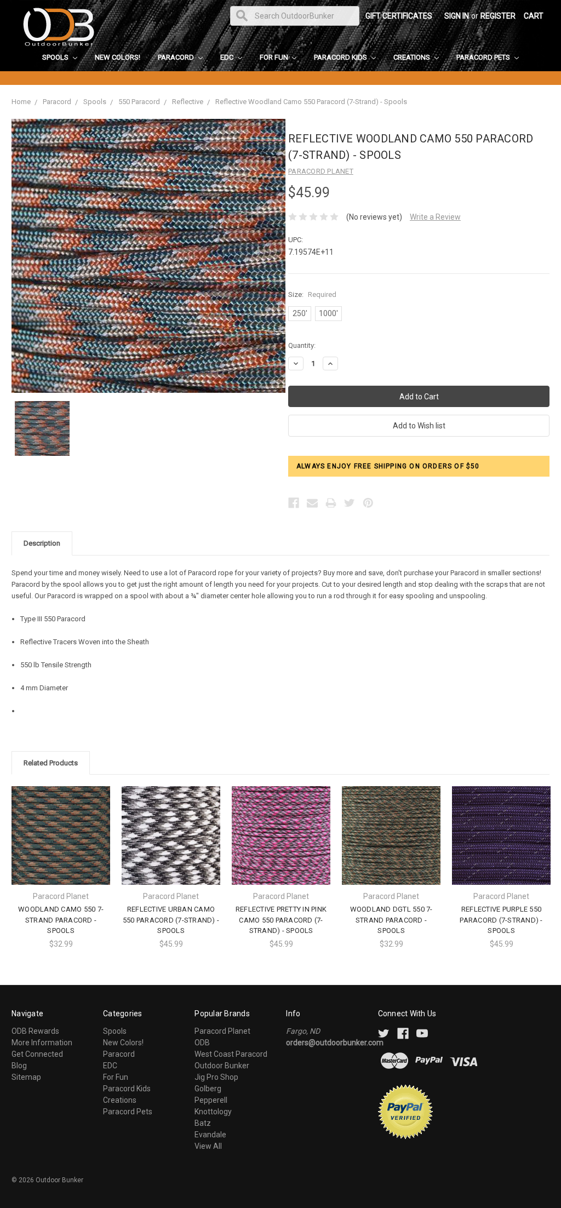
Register (498, 16)
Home (21, 102)
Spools (56, 57)
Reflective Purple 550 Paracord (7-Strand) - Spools (501, 920)
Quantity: (302, 345)
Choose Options (61, 845)
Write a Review (435, 217)
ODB (202, 1042)
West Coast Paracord (230, 1054)
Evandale (210, 1134)
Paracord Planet (222, 1031)
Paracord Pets (484, 57)
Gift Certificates (398, 16)
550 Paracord (139, 102)
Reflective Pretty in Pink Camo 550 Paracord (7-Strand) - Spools (281, 920)
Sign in (456, 16)
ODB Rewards (35, 1031)
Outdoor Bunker (221, 1065)
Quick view (61, 826)
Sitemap (26, 1077)
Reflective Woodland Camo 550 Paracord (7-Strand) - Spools (311, 102)
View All (208, 1146)
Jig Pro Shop (216, 1077)
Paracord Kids (341, 57)
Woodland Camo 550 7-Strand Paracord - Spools (61, 920)
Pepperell (210, 1100)
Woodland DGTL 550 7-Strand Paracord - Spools (391, 920)
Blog (19, 1065)
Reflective (187, 102)
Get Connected (37, 1054)
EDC (227, 57)
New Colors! (117, 57)
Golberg (207, 1088)
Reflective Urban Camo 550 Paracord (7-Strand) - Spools (171, 920)
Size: (312, 294)
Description (42, 543)
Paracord (177, 57)
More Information (42, 1042)
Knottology (213, 1111)
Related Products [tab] (51, 763)
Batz (202, 1123)
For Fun (275, 57)
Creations (412, 57)
